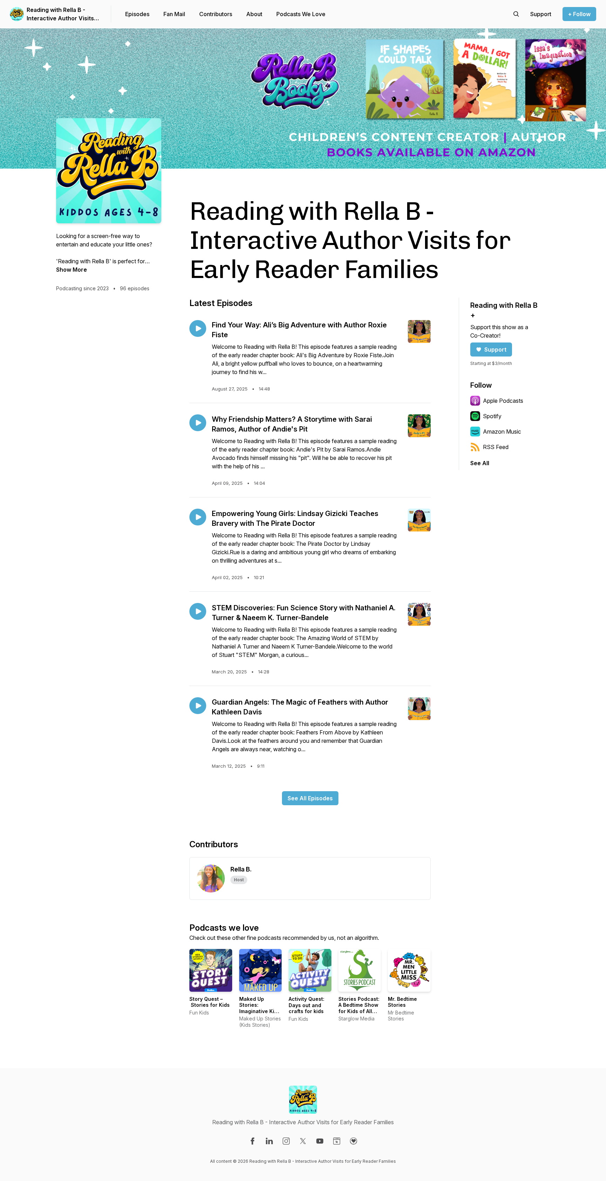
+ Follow (579, 14)
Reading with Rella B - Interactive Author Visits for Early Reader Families (60, 14)
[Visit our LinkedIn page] (269, 1141)
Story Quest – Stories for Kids (209, 1002)
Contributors (215, 14)
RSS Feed (496, 446)
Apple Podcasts (503, 400)
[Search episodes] (516, 14)
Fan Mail (174, 14)
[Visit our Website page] (336, 1141)
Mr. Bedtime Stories (402, 1002)
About (254, 14)
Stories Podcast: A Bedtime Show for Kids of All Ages (358, 1008)
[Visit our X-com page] (303, 1141)
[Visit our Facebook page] (252, 1141)
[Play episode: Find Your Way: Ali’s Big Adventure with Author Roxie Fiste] (197, 328)
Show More (71, 269)
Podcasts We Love (300, 14)
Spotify (492, 416)
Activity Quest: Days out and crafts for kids (306, 1005)
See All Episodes (310, 798)
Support (495, 349)
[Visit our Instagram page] (286, 1141)
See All (479, 463)
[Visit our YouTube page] (319, 1141)
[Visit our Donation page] (353, 1141)
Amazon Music (502, 431)
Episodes (137, 14)
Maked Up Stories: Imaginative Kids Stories (259, 1008)
